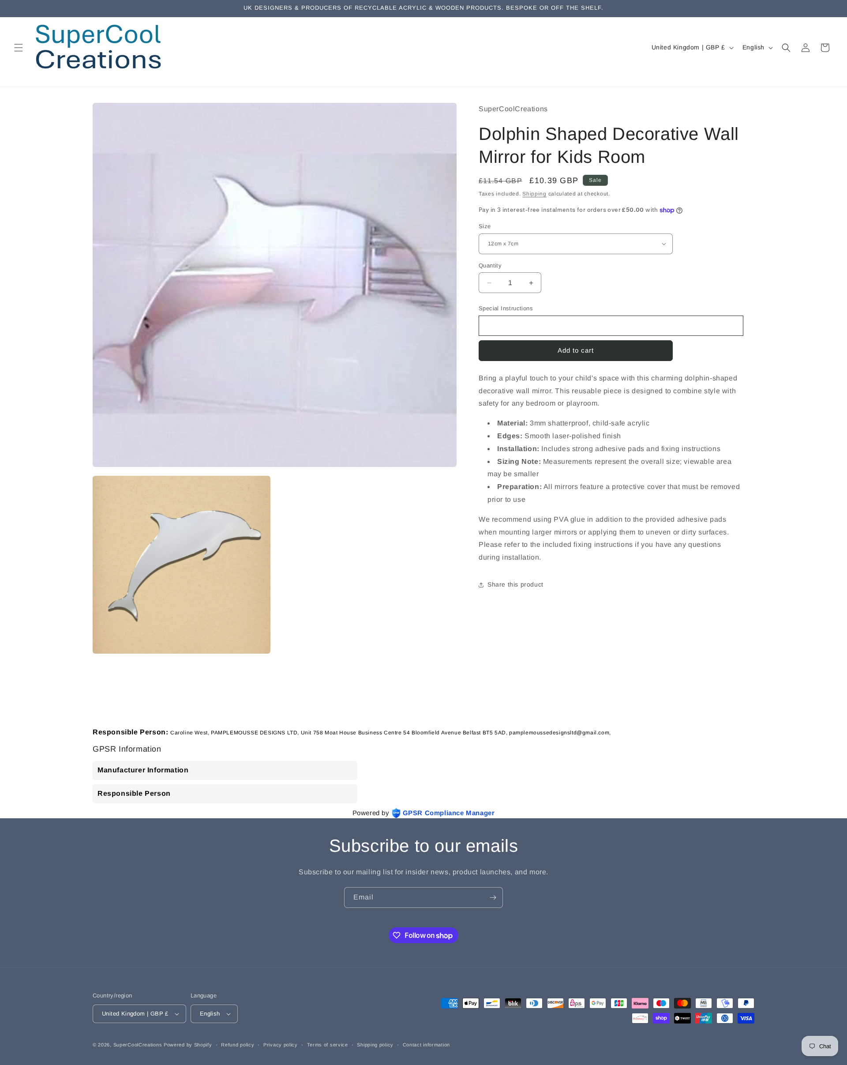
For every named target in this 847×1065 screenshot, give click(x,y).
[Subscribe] (492, 897)
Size (485, 226)
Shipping (534, 194)
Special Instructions (506, 308)
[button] (18, 47)
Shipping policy (375, 1044)
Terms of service (327, 1044)
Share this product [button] (515, 584)
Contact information (426, 1044)
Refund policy (237, 1044)
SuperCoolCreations (137, 1044)
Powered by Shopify (188, 1044)
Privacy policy (280, 1044)
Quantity (490, 265)
